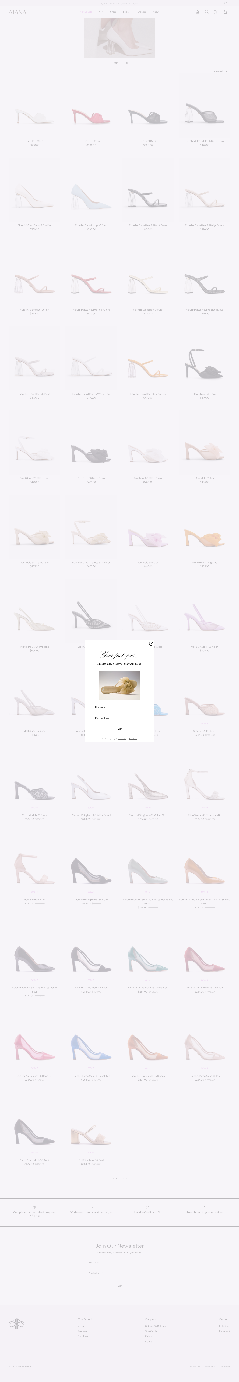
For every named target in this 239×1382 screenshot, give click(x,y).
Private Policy (133, 739)
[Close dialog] (151, 644)
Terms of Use (122, 739)
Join (119, 729)
